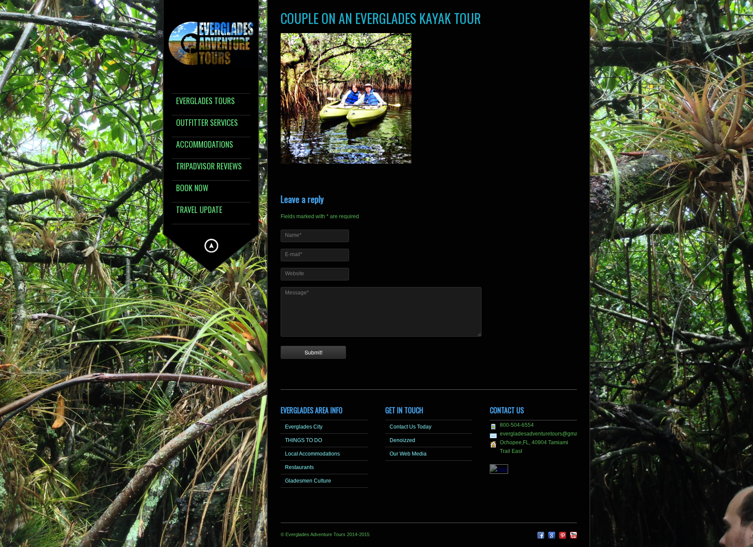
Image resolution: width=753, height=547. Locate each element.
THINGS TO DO (303, 440)
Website (294, 273)
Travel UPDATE (199, 210)
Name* (293, 235)
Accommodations (204, 145)
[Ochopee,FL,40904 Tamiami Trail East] (499, 469)
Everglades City (303, 427)
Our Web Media (408, 454)
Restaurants (299, 467)
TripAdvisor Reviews (209, 167)
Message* (297, 293)
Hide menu (211, 245)
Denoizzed (402, 440)
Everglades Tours (205, 101)
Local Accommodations (312, 454)
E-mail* (293, 254)
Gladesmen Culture (308, 481)
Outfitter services (207, 123)
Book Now (192, 188)
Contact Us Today (410, 427)
